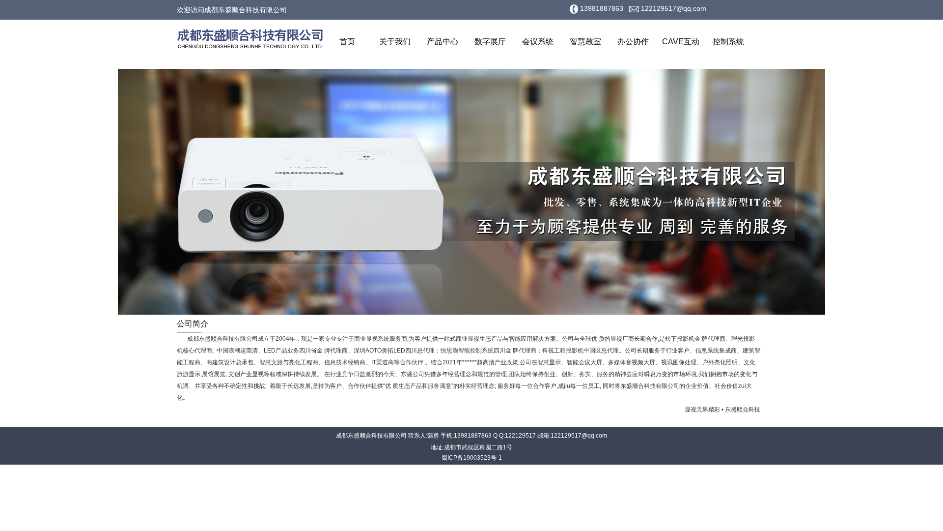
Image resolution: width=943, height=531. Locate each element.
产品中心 (442, 41)
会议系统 (538, 41)
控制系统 (728, 41)
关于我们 (395, 41)
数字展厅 (490, 41)
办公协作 (633, 41)
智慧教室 (585, 41)
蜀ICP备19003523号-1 (472, 457)
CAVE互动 (680, 41)
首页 (347, 41)
